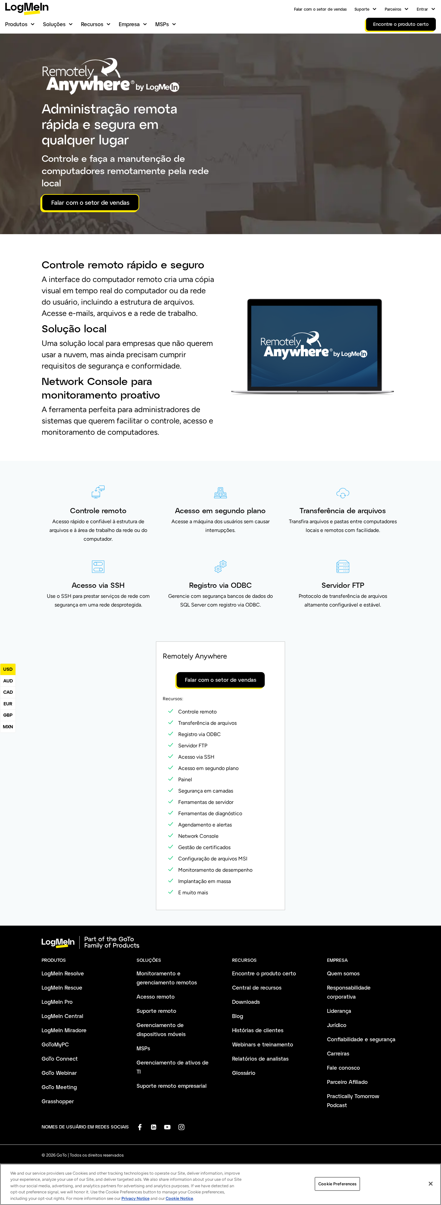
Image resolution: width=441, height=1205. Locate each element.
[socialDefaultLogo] (139, 1127)
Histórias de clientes (257, 1030)
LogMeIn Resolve (63, 973)
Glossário (243, 1073)
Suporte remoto (156, 1011)
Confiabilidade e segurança (361, 1039)
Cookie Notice (179, 1198)
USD (8, 669)
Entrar (422, 9)
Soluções (54, 24)
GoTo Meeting (59, 1087)
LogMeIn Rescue (62, 987)
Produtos (16, 24)
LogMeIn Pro (57, 1002)
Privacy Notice (135, 1198)
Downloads (246, 1002)
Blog (237, 1016)
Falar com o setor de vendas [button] (90, 202)
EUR (8, 703)
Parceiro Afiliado (347, 1082)
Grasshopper (58, 1101)
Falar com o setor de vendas (320, 9)
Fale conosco (343, 1068)
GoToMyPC (55, 1044)
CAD (8, 692)
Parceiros (393, 9)
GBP (8, 715)
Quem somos (343, 973)
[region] (220, 1184)
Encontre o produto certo (264, 973)
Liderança (339, 1011)
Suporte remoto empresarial (172, 1086)
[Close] (431, 1184)
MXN (8, 726)
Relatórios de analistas (260, 1058)
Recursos (92, 24)
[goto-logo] (220, 942)
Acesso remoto (156, 996)
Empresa (129, 24)
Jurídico (336, 1025)
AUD (8, 680)
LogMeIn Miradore (64, 1030)
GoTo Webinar (59, 1073)
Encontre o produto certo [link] (401, 24)
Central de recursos (257, 987)
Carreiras (338, 1053)
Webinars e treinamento (262, 1044)
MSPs (162, 24)
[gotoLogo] (26, 9)
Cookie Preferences (337, 1183)
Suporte (361, 9)
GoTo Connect (60, 1058)
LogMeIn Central (62, 1016)
